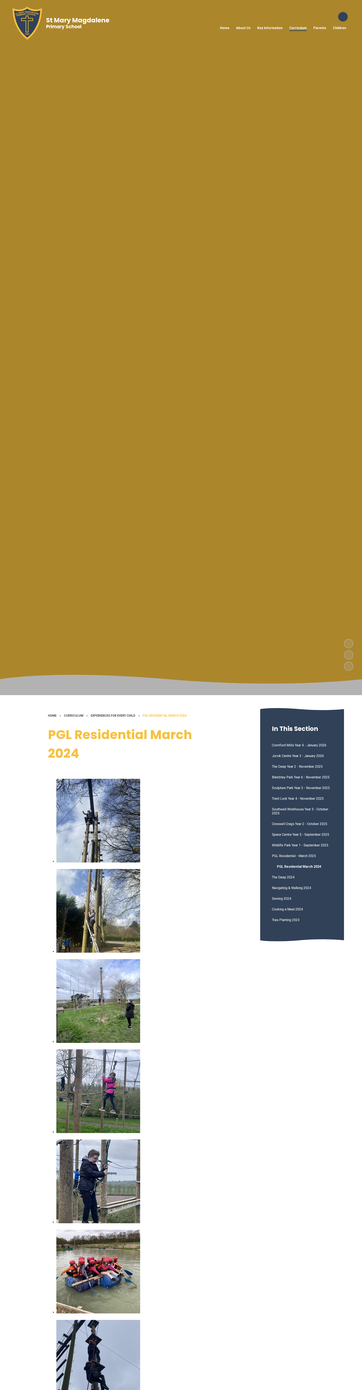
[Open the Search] (343, 17)
